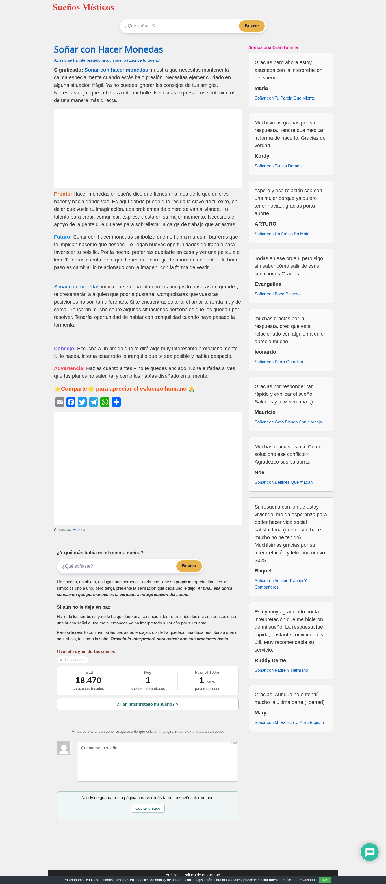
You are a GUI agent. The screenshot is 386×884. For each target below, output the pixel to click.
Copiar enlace (147, 808)
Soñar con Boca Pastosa (278, 293)
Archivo (172, 874)
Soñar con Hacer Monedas (108, 49)
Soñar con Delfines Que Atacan (284, 482)
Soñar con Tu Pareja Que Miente (285, 98)
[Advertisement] (148, 148)
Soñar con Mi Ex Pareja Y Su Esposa (289, 722)
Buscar (252, 25)
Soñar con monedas (76, 286)
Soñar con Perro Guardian (279, 361)
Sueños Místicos (83, 6)
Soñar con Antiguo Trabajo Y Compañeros (281, 583)
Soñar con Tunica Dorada (278, 165)
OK (325, 880)
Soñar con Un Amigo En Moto (282, 233)
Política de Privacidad (202, 874)
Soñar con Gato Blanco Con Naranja (288, 422)
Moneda (79, 530)
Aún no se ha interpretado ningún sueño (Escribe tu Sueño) (107, 60)
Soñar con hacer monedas (116, 70)
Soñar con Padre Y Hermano (281, 670)
